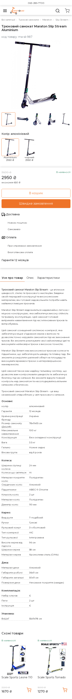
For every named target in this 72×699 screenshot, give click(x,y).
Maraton (47, 19)
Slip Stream (61, 19)
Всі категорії (8, 19)
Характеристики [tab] (48, 278)
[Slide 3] (51, 119)
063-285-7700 (36, 3)
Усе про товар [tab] (12, 278)
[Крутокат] (17, 10)
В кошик (36, 193)
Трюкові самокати (29, 19)
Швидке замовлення (36, 203)
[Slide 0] (8, 119)
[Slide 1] (23, 119)
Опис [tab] (30, 278)
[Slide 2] (37, 119)
